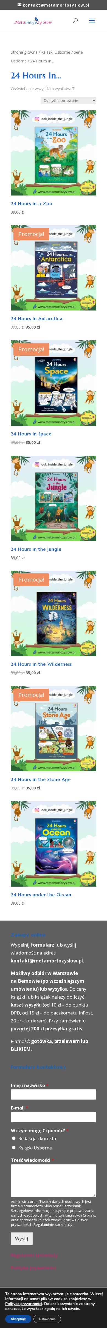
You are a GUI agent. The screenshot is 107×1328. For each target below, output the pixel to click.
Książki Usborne (55, 52)
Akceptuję (18, 1319)
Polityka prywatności (33, 1267)
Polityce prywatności (23, 1303)
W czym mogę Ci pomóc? (40, 1131)
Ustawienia (47, 1319)
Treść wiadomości (32, 1160)
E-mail (19, 1108)
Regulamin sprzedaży (34, 1255)
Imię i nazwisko (30, 1085)
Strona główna (24, 52)
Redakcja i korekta (37, 1139)
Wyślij (21, 1238)
